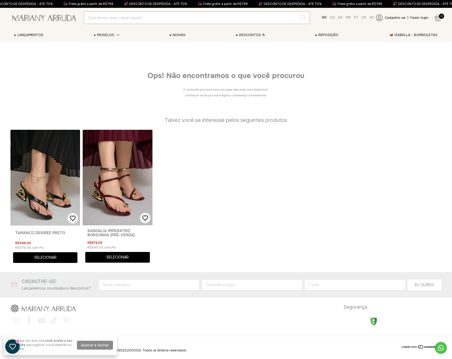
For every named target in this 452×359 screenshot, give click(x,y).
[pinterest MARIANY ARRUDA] (66, 320)
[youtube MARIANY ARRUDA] (41, 320)
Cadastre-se (395, 17)
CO (332, 17)
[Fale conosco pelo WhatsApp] (441, 348)
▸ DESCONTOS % (250, 35)
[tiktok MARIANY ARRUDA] (54, 320)
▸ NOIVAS (177, 35)
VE (371, 17)
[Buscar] (302, 17)
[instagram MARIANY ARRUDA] (16, 320)
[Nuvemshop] (422, 347)
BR (324, 17)
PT (356, 17)
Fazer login (419, 17)
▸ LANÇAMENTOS (28, 35)
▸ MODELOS (104, 35)
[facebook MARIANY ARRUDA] (29, 320)
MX (348, 17)
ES (340, 17)
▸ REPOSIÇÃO (326, 35)
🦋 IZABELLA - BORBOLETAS (413, 35)
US (363, 17)
